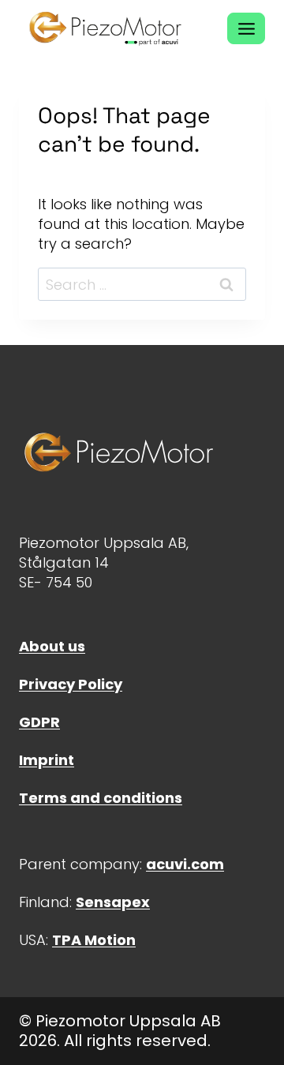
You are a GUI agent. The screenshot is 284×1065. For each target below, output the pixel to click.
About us (52, 646)
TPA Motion (94, 940)
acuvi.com (185, 864)
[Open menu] (246, 28)
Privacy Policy (70, 684)
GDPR (39, 722)
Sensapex (113, 902)
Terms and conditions (100, 798)
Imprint (46, 760)
